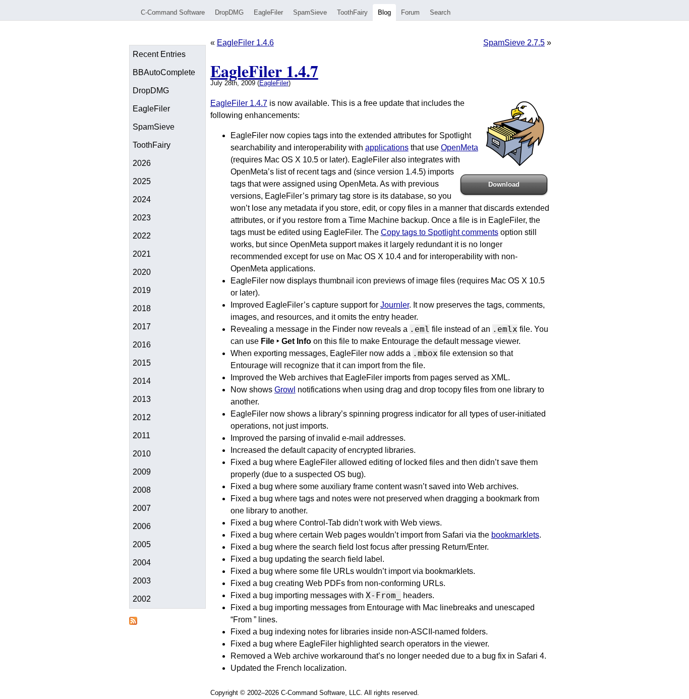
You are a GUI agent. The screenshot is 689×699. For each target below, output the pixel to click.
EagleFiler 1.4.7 (264, 71)
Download (504, 184)
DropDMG (229, 12)
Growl (285, 389)
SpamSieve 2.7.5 (514, 42)
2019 (142, 290)
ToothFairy (352, 12)
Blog (384, 12)
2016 (142, 344)
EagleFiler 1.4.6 (245, 42)
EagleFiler (268, 12)
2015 (142, 363)
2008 (142, 490)
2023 (142, 217)
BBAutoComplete (164, 72)
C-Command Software (173, 12)
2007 (142, 508)
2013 (142, 399)
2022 (142, 235)
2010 (142, 453)
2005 (142, 544)
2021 (142, 254)
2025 (142, 181)
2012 (142, 417)
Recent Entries (159, 54)
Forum (410, 12)
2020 (142, 272)
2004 (142, 562)
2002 (142, 599)
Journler (394, 305)
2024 (142, 199)
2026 (142, 163)
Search (440, 12)
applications (387, 147)
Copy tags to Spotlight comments (439, 232)
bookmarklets (515, 535)
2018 (142, 308)
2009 (142, 472)
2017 (142, 326)
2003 (142, 580)
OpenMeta (459, 147)
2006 (142, 526)
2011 (141, 435)
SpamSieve (310, 12)
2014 (142, 381)
